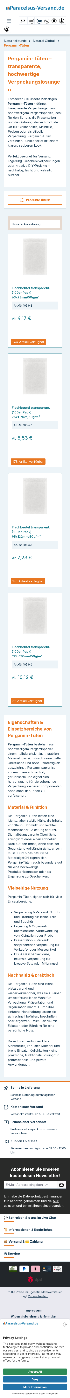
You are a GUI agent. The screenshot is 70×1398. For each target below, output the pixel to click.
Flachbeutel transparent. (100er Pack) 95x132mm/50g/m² (31, 532)
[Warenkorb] (7, 29)
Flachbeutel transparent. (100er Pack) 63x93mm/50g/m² (31, 292)
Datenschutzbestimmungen (43, 1196)
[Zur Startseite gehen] (35, 9)
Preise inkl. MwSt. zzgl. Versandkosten (34, 335)
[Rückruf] (46, 19)
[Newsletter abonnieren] (61, 1185)
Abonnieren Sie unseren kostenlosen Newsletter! (35, 1172)
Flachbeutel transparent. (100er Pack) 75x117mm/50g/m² (31, 412)
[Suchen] (23, 20)
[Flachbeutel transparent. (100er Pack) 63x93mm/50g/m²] (35, 256)
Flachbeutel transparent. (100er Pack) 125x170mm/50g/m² (31, 651)
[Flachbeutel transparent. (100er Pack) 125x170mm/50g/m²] (35, 615)
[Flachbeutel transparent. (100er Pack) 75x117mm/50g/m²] (35, 376)
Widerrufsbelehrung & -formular (33, 1316)
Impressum (33, 1310)
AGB (56, 1201)
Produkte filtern (37, 200)
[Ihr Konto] (62, 20)
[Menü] (9, 20)
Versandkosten (38, 1296)
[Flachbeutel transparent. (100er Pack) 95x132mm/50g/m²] (35, 495)
